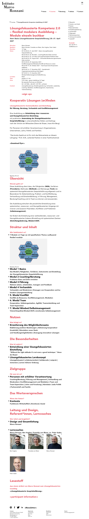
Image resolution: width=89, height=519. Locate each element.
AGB (47, 513)
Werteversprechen (74, 35)
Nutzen (71, 26)
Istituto (71, 11)
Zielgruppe (72, 33)
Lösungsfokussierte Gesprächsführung (26, 491)
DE (82, 2)
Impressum (48, 512)
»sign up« (27, 94)
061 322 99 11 (73, 44)
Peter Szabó (53, 47)
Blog (29, 515)
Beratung (62, 11)
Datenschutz (48, 515)
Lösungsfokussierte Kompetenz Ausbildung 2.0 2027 (33, 22)
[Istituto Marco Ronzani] (13, 7)
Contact (80, 11)
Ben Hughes (45, 47)
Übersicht (72, 22)
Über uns (30, 516)
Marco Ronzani (26, 45)
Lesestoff (71, 39)
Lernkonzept (72, 31)
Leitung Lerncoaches (75, 37)
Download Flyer (17, 143)
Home (44, 11)
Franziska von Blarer (36, 47)
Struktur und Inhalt (74, 24)
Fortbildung (30, 512)
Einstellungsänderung (75, 29)
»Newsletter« (31, 507)
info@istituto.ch (73, 46)
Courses (52, 11)
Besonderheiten (73, 28)
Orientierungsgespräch (69, 512)
